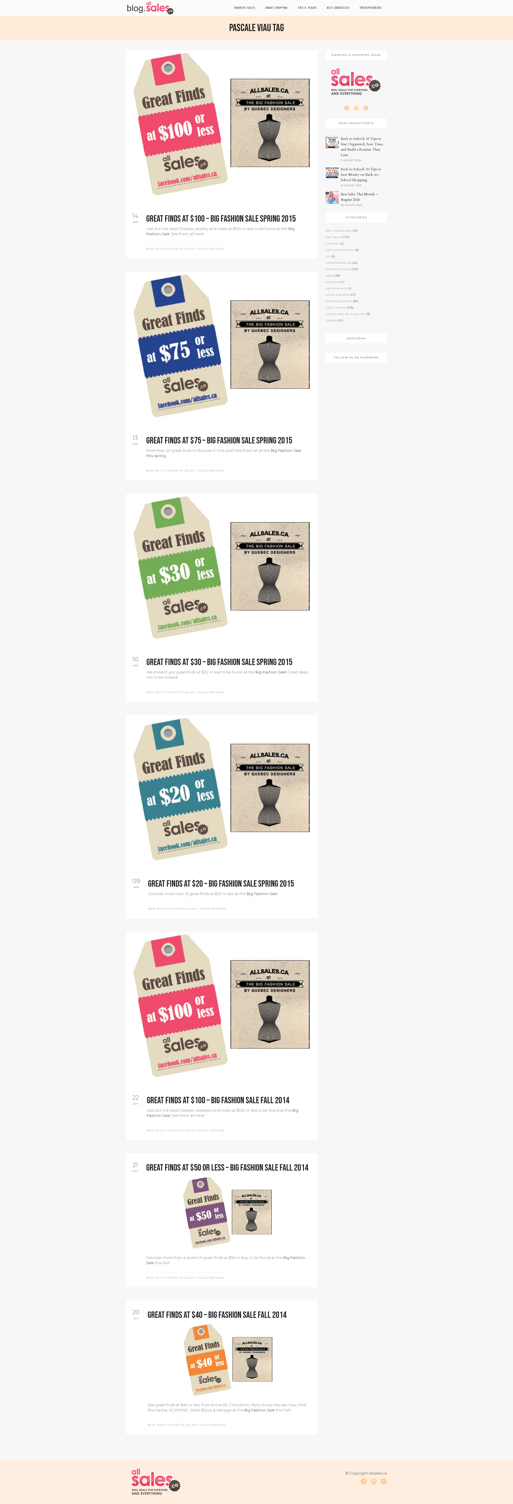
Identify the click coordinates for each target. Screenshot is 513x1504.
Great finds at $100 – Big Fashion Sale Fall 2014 (218, 1100)
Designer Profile (340, 249)
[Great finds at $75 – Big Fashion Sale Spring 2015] (222, 349)
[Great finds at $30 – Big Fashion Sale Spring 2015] (222, 571)
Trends (331, 320)
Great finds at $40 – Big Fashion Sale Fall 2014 (217, 1315)
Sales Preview (211, 248)
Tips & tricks (336, 307)
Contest (332, 243)
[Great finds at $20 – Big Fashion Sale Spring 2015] (222, 792)
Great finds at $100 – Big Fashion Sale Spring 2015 (221, 218)
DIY (328, 256)
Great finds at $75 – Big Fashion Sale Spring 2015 (219, 440)
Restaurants (336, 288)
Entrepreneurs (338, 262)
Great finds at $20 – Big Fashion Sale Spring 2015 (221, 883)
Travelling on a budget (346, 314)
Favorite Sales (181, 248)
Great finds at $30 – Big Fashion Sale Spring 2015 (219, 662)
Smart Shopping (339, 301)
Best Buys (155, 248)
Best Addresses (339, 230)
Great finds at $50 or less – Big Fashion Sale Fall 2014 (227, 1167)
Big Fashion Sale (270, 672)
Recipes (332, 282)
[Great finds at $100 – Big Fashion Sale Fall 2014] (222, 1009)
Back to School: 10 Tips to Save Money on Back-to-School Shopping (361, 175)
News (330, 275)
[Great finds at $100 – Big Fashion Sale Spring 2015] (222, 127)
